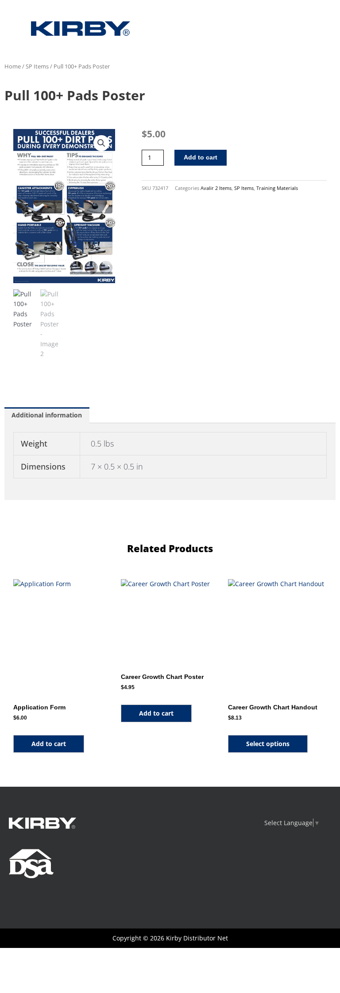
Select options (268, 743)
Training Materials (277, 188)
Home (12, 66)
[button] (101, 143)
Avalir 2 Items (216, 188)
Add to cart (200, 157)
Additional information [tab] (47, 415)
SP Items (37, 66)
